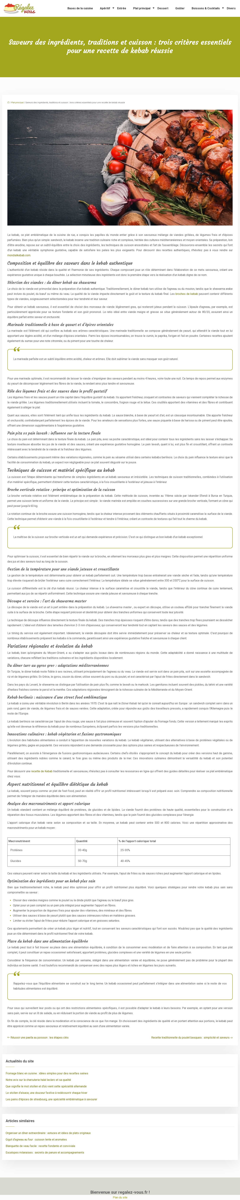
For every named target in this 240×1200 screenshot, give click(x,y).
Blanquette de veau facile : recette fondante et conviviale (40, 1146)
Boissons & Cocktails (206, 8)
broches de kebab (187, 294)
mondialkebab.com (18, 255)
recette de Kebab (42, 771)
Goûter (180, 8)
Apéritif (105, 8)
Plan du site (120, 1197)
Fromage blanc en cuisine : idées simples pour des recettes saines (47, 1073)
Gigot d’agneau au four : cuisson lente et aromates (36, 1139)
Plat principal (141, 8)
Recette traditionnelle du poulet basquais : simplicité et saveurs (190, 1037)
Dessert (162, 8)
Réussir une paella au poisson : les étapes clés (40, 1037)
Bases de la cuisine (80, 8)
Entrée (121, 8)
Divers (231, 8)
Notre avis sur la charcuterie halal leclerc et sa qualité (38, 1080)
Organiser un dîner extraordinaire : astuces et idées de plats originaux (48, 1133)
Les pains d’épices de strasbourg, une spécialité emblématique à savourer (51, 1099)
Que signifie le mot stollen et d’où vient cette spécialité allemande (46, 1086)
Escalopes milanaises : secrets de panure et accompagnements (45, 1152)
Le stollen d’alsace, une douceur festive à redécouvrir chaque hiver (46, 1093)
